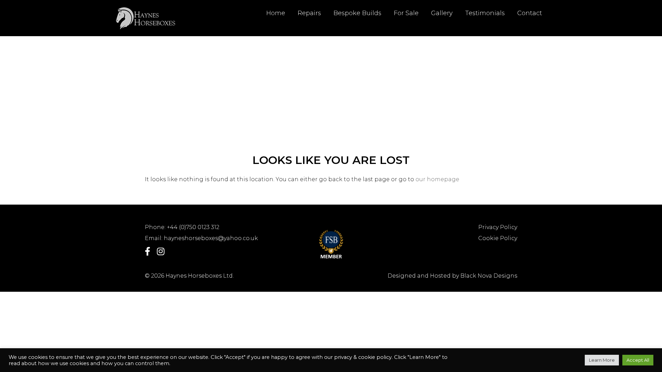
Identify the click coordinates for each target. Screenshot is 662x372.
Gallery (442, 13)
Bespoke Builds (357, 13)
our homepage (437, 179)
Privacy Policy (497, 227)
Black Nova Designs (488, 275)
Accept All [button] (637, 360)
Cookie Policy (497, 238)
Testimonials (485, 13)
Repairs (309, 13)
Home (275, 13)
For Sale (406, 13)
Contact (529, 13)
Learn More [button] (602, 360)
